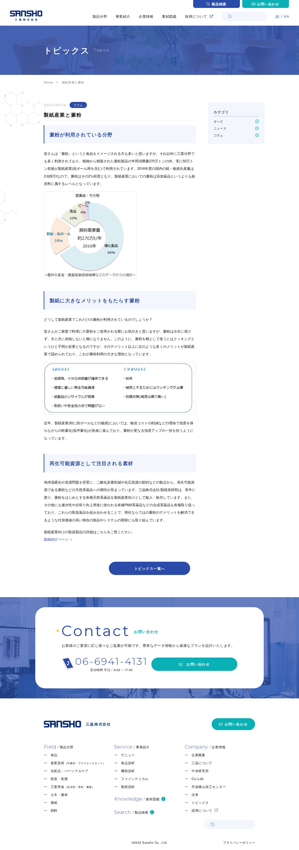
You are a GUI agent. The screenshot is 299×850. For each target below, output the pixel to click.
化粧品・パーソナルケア (70, 771)
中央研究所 (200, 771)
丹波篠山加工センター (209, 786)
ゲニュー (128, 755)
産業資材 (78, 763)
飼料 (54, 810)
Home (48, 82)
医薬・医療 (59, 779)
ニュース (220, 128)
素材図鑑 (169, 16)
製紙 (54, 802)
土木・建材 (59, 794)
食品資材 (128, 763)
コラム (78, 105)
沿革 (195, 794)
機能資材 (128, 771)
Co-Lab (198, 779)
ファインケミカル (135, 779)
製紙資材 (128, 786)
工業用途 (73, 786)
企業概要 (198, 755)
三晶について (202, 763)
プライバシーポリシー (239, 842)
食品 (54, 755)
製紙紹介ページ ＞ (58, 539)
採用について (202, 810)
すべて (218, 121)
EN (286, 16)
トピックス (200, 802)
